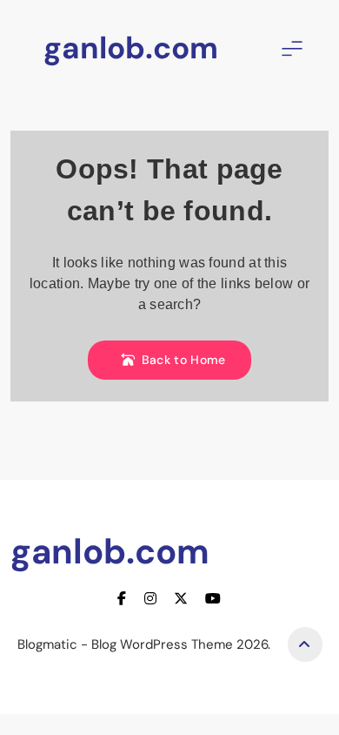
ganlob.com (130, 48)
